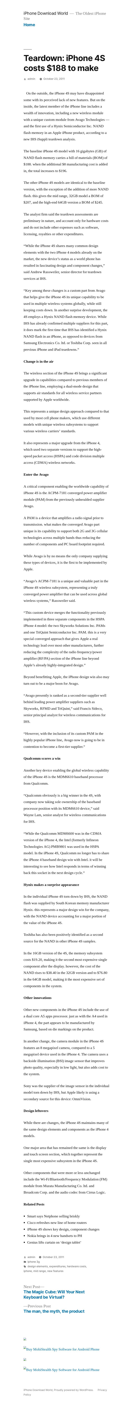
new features (55, 1271)
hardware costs (76, 1266)
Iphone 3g (34, 1261)
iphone (28, 1271)
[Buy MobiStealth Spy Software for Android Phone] (62, 1349)
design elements (38, 1266)
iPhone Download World (46, 13)
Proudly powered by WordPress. (74, 1390)
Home (29, 24)
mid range (39, 1271)
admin (31, 78)
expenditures (57, 1266)
